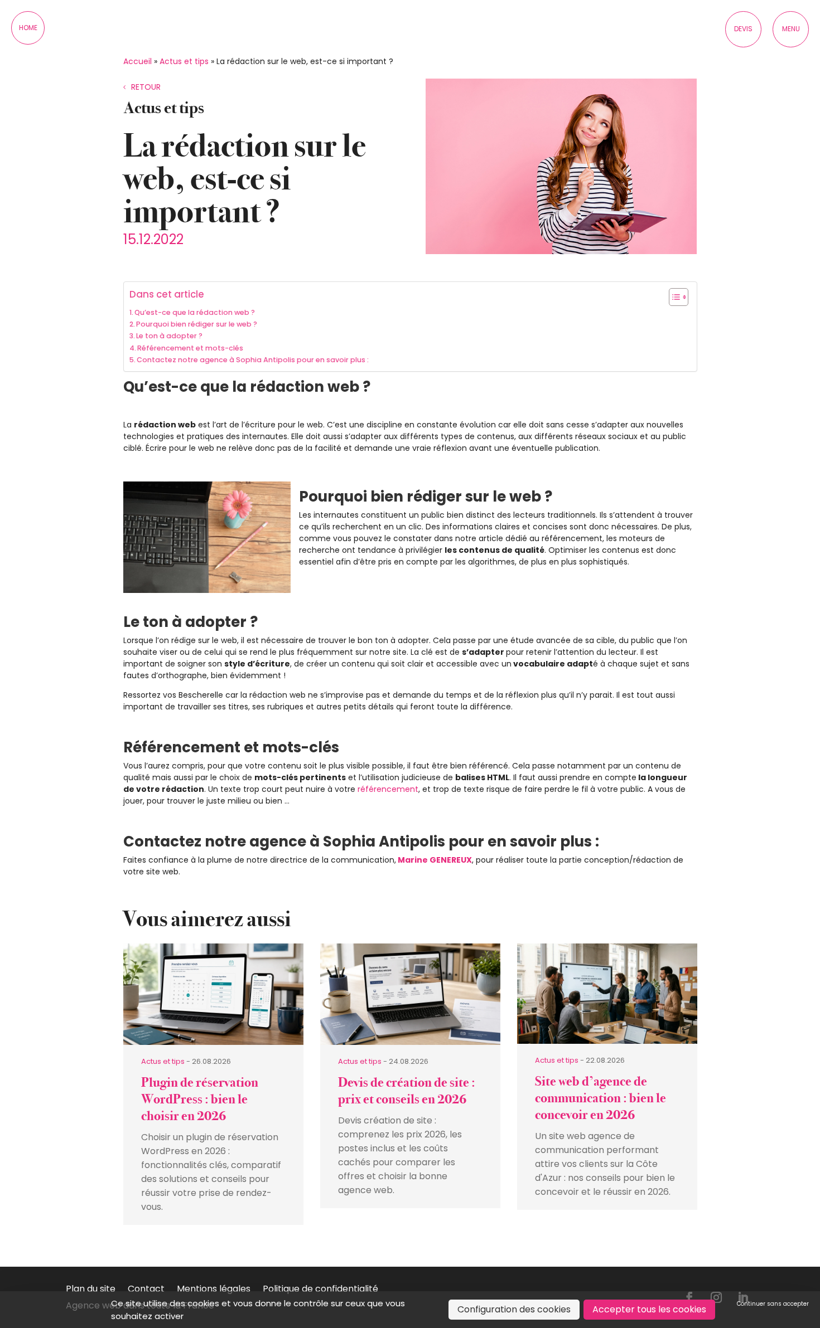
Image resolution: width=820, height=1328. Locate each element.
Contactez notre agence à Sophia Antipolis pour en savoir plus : (253, 359)
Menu (791, 28)
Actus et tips (184, 61)
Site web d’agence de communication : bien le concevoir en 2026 (600, 1098)
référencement (388, 789)
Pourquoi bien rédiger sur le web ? (196, 324)
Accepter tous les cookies (649, 1309)
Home (28, 27)
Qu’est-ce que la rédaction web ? (194, 312)
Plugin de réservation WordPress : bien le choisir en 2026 (199, 1099)
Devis (743, 28)
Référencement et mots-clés (190, 348)
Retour (146, 87)
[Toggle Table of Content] (673, 297)
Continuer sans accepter (773, 1304)
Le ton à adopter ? (169, 335)
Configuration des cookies (514, 1309)
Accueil (137, 61)
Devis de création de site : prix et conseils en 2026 (406, 1090)
